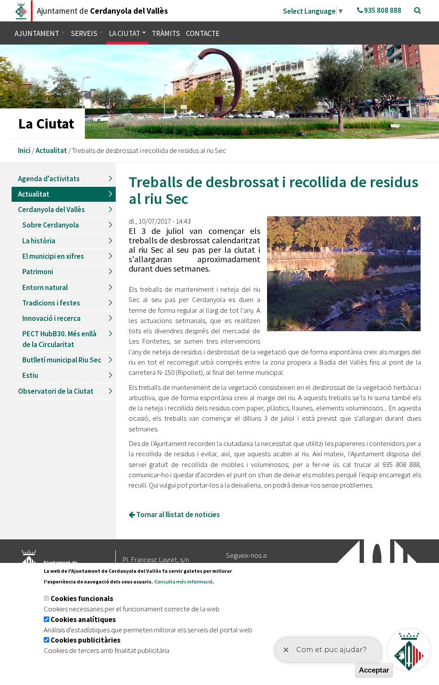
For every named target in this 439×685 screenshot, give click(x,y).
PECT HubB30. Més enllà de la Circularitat (59, 339)
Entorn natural (45, 287)
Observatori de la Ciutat (55, 391)
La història (38, 240)
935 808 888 (382, 10)
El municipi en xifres (53, 256)
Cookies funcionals (82, 598)
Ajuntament (37, 33)
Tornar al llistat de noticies (177, 514)
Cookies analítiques (83, 619)
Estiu (30, 375)
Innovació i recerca (51, 318)
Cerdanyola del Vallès (51, 209)
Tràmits (166, 33)
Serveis (85, 33)
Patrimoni (37, 271)
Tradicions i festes (51, 303)
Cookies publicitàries (85, 640)
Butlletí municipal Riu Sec (61, 360)
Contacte (203, 33)
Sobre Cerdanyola (50, 225)
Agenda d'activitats (49, 178)
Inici (24, 150)
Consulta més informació (183, 581)
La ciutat (125, 33)
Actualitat (51, 150)
